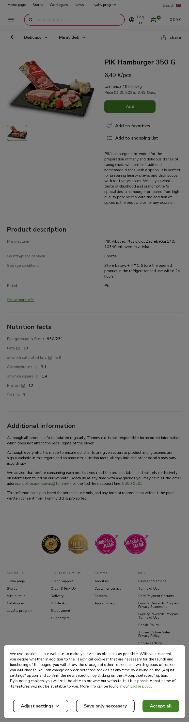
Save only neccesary (105, 706)
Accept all (161, 706)
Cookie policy (141, 686)
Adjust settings (37, 706)
